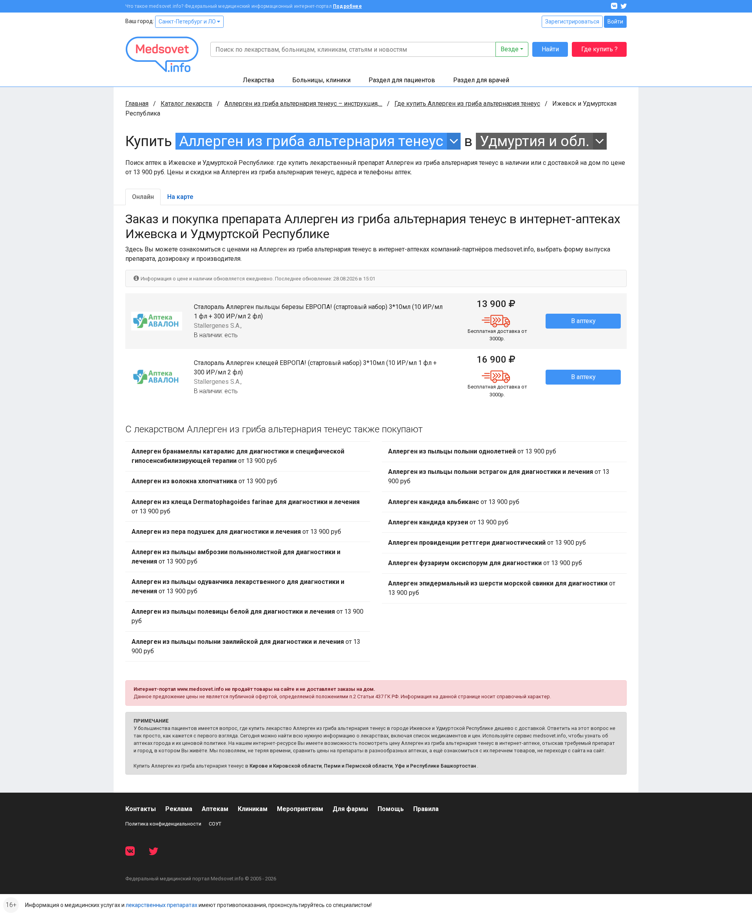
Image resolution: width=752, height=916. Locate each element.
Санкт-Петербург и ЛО (188, 21)
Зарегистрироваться (572, 21)
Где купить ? (599, 49)
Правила (426, 809)
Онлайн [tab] (143, 197)
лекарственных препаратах (161, 905)
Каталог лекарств (186, 103)
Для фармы (350, 809)
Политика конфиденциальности (163, 824)
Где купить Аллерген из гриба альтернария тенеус (467, 103)
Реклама (178, 809)
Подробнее (347, 6)
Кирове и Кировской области (285, 766)
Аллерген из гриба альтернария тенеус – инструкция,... (303, 103)
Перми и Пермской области (358, 766)
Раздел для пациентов (402, 80)
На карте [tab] (180, 197)
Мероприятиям (300, 809)
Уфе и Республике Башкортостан (435, 766)
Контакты (140, 809)
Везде (510, 49)
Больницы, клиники (321, 80)
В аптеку (583, 321)
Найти (550, 49)
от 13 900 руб (238, 456)
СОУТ (215, 824)
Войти (615, 21)
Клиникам (253, 809)
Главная (136, 103)
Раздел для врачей (481, 80)
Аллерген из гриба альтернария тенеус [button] (311, 141)
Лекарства (258, 80)
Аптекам (215, 809)
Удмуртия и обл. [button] (534, 141)
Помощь (391, 809)
